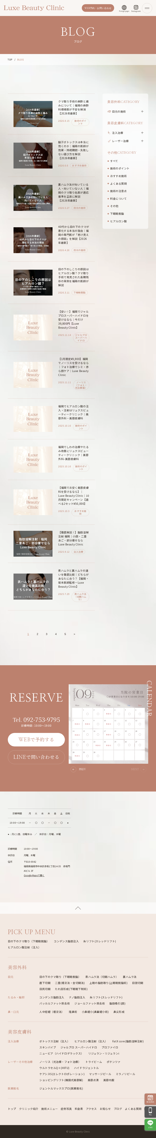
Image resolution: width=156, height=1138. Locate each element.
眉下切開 (44, 983)
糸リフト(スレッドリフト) (99, 941)
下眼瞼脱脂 (117, 213)
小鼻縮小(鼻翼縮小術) (95, 1012)
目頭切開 (137, 983)
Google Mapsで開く (34, 875)
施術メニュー (49, 1109)
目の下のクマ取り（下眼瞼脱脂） (28, 941)
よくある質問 (118, 183)
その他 (114, 206)
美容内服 (108, 1080)
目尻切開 (44, 989)
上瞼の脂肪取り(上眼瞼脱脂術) (108, 983)
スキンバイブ (47, 1047)
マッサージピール (100, 1074)
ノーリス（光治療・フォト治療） (60, 1062)
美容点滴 (93, 1080)
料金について (118, 198)
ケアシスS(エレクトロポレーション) (61, 1074)
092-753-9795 (36, 719)
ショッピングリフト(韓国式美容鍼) (61, 1080)
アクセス (91, 1109)
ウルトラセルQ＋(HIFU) (54, 1068)
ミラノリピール (125, 1074)
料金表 (79, 1109)
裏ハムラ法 (130, 977)
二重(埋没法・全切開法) (70, 983)
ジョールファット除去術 (89, 1003)
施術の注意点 (118, 191)
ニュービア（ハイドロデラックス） (61, 1053)
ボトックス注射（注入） (54, 1041)
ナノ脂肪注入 (77, 997)
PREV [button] (82, 769)
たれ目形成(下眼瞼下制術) (71, 989)
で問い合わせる (36, 756)
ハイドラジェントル (86, 1068)
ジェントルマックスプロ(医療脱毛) (61, 1088)
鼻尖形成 (118, 1012)
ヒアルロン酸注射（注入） (24, 947)
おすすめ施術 (118, 176)
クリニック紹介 (28, 1109)
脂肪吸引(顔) (117, 1003)
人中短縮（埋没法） (51, 1012)
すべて (114, 161)
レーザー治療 (120, 141)
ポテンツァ (114, 1062)
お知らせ (105, 1109)
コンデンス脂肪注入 (66, 941)
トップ (12, 1109)
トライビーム (93, 1062)
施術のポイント (120, 168)
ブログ (118, 1109)
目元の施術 (119, 111)
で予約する (36, 739)
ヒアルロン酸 (118, 221)
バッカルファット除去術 (54, 1003)
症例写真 (66, 1109)
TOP (10, 59)
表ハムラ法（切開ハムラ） (101, 977)
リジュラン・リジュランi (103, 1053)
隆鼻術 (73, 1012)
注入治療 (117, 133)
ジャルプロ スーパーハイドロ (78, 1047)
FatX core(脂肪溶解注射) (128, 1041)
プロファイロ (110, 1047)
